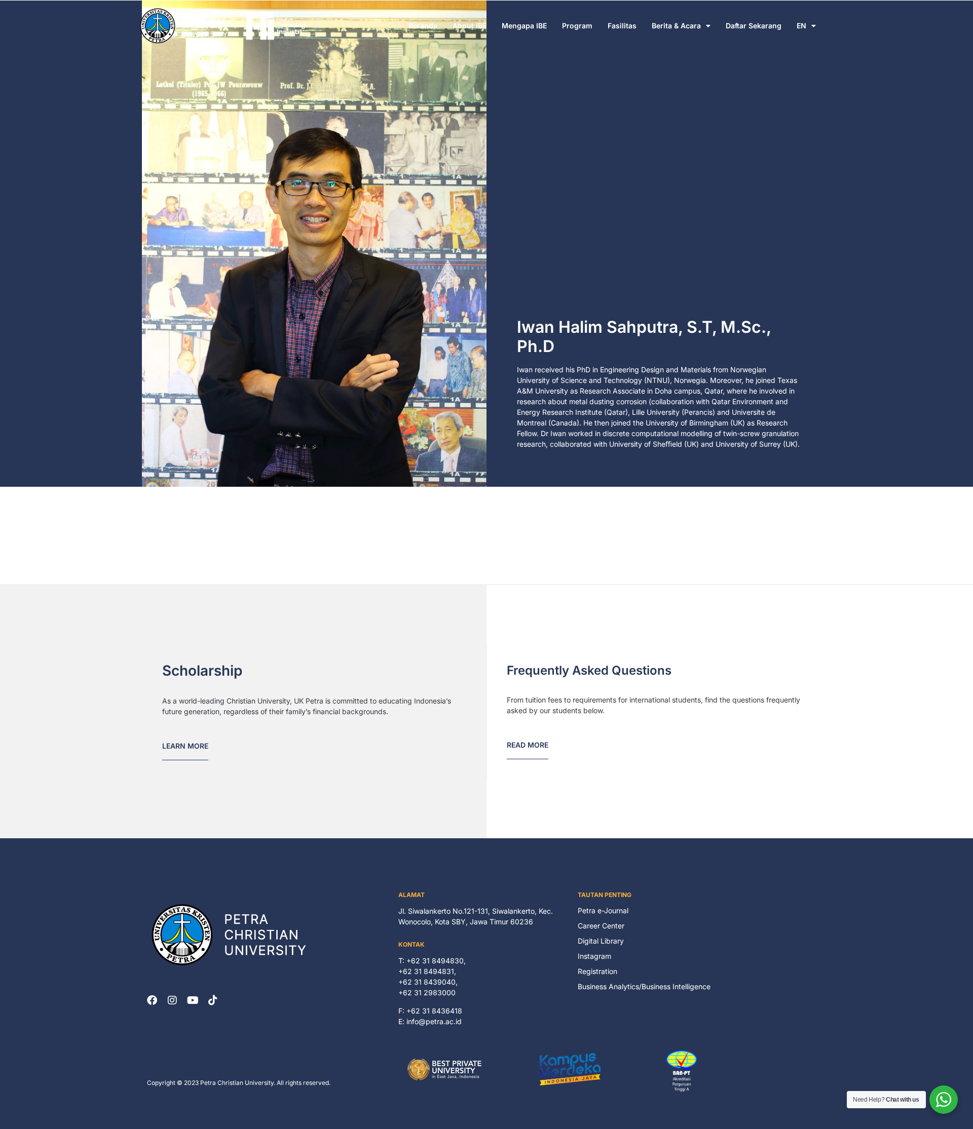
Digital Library (601, 941)
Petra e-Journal (603, 910)
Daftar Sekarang (753, 25)
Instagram (594, 956)
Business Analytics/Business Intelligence (644, 986)
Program (577, 25)
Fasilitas (622, 25)
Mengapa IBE (524, 25)
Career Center (601, 925)
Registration (597, 971)
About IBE (469, 25)
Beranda (422, 25)
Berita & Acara (676, 25)
